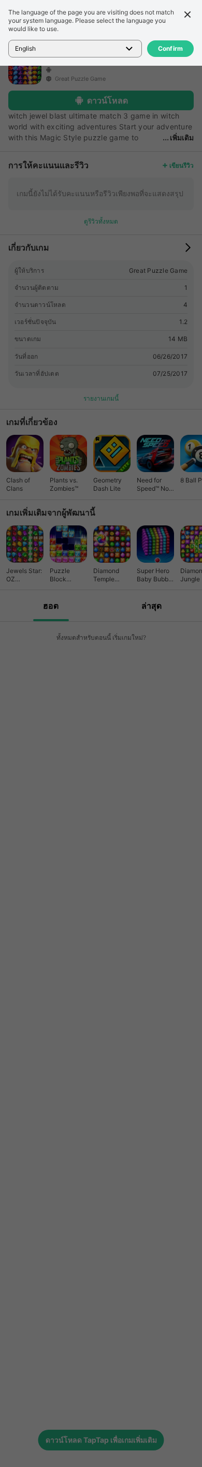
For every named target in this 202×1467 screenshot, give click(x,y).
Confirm (170, 48)
